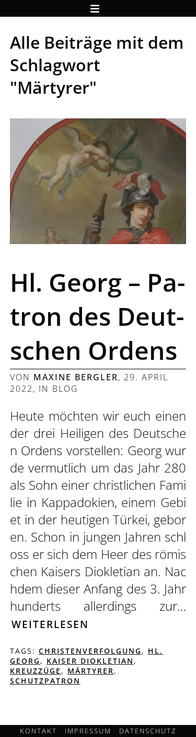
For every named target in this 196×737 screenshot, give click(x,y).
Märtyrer (90, 671)
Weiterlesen (50, 624)
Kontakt (38, 730)
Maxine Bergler (75, 377)
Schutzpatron (45, 681)
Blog (65, 388)
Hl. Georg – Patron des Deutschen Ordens (97, 316)
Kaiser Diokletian (90, 661)
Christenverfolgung (90, 651)
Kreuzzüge (35, 671)
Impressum (88, 730)
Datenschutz (147, 730)
